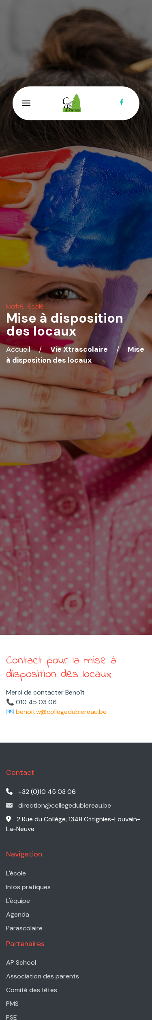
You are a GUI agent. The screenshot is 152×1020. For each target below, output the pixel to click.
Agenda (17, 914)
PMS (12, 1003)
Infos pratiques (28, 887)
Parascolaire (24, 928)
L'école (16, 873)
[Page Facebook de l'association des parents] (121, 103)
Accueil (18, 349)
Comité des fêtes (31, 990)
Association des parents (42, 976)
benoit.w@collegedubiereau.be (61, 711)
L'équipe (18, 900)
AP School (21, 962)
